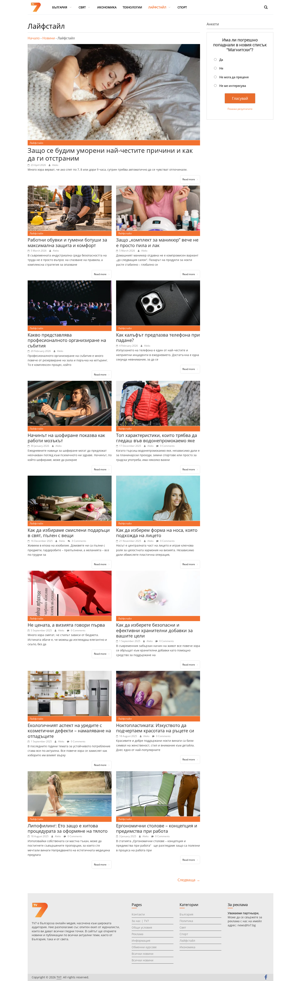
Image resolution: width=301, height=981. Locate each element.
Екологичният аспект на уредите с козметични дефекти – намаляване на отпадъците (69, 730)
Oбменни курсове (144, 947)
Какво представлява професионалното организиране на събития (67, 340)
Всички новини (142, 954)
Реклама (137, 934)
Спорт (184, 934)
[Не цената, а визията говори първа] (70, 573)
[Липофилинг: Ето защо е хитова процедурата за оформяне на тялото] (70, 773)
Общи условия (142, 927)
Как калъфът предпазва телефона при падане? (158, 337)
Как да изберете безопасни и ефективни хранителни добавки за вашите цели (154, 630)
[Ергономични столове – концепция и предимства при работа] (158, 773)
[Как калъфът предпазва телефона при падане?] (158, 283)
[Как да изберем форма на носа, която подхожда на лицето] (158, 478)
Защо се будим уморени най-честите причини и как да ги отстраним (110, 154)
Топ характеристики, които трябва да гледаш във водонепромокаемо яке (156, 437)
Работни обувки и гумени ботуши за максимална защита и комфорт (67, 242)
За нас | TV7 (140, 921)
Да (221, 60)
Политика (186, 921)
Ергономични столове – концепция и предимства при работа (156, 828)
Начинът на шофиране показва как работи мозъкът (66, 437)
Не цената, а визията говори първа (66, 625)
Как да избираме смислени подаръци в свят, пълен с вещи (69, 532)
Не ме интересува (232, 86)
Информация (141, 940)
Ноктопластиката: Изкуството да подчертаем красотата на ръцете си (155, 728)
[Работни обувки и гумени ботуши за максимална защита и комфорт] (70, 188)
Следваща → (189, 879)
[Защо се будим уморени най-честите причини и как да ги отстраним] (114, 46)
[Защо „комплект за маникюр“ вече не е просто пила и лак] (158, 188)
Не (221, 68)
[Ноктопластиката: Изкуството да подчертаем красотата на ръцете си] (158, 673)
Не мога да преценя (234, 77)
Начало (34, 38)
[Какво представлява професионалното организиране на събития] (70, 283)
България (186, 914)
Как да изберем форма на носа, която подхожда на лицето (156, 532)
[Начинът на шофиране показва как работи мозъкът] (70, 383)
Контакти (138, 914)
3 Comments (78, 541)
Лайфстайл (36, 143)
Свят (183, 927)
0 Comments (167, 446)
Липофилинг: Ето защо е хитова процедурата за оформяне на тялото (68, 828)
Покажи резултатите (239, 109)
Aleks (55, 165)
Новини (48, 38)
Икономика (187, 947)
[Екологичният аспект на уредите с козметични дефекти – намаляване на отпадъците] (70, 673)
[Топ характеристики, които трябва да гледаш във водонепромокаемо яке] (158, 383)
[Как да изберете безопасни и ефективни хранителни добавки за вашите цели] (158, 573)
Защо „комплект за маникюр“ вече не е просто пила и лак (157, 242)
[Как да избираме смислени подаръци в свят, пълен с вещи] (70, 478)
